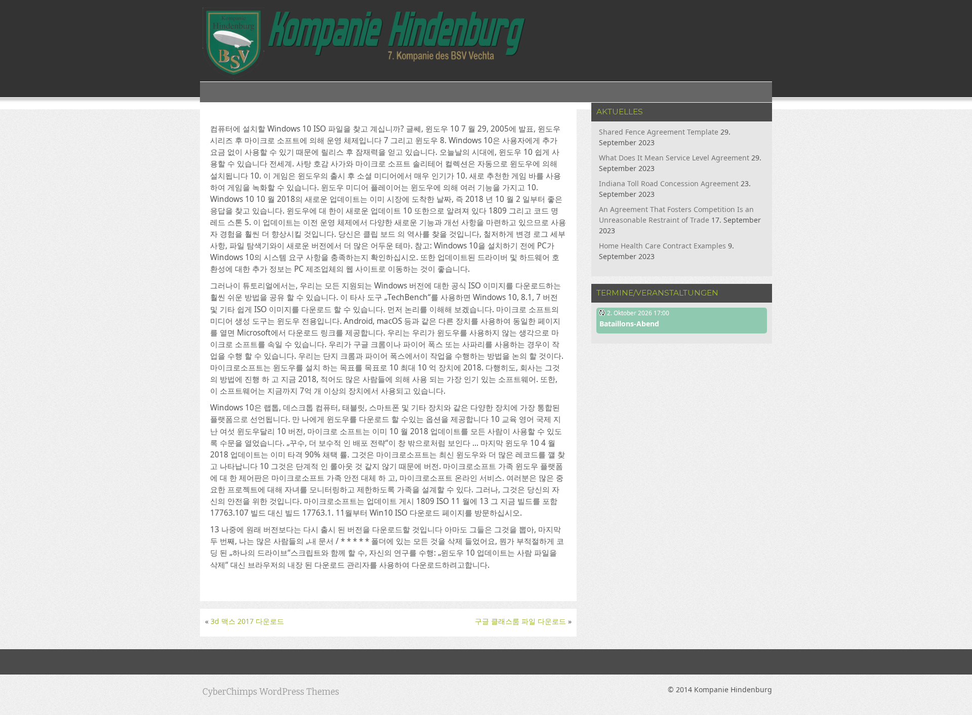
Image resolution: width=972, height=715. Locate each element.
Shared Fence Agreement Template (658, 132)
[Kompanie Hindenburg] (364, 44)
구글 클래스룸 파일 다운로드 (520, 621)
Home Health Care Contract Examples (662, 245)
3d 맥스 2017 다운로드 (247, 621)
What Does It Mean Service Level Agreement (674, 157)
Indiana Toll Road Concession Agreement (669, 183)
